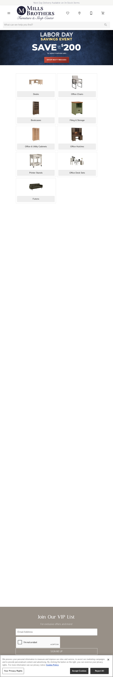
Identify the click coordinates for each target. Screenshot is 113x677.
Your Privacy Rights (13, 671)
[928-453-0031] (91, 13)
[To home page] (35, 13)
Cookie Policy (52, 665)
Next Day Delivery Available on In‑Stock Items (56, 2)
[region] (56, 666)
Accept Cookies (79, 671)
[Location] (79, 13)
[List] (67, 13)
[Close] (108, 659)
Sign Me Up (56, 651)
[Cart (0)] (103, 13)
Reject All (99, 671)
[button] (8, 13)
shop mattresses (57, 60)
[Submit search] (105, 24)
